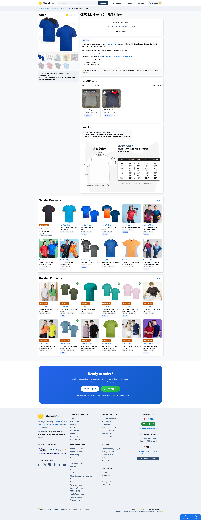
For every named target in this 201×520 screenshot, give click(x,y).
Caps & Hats (74, 431)
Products (46, 8)
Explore (129, 3)
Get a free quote (90, 389)
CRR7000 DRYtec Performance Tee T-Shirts (131, 347)
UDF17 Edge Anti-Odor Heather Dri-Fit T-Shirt (111, 263)
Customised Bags (76, 485)
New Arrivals (106, 422)
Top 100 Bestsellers (109, 419)
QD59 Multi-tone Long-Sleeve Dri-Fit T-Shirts (119, 56)
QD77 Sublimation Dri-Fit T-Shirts (109, 228)
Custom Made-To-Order (110, 428)
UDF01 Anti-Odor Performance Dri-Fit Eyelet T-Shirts (110, 347)
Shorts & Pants (75, 440)
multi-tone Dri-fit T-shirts (111, 44)
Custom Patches (76, 452)
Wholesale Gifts (107, 437)
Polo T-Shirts (74, 422)
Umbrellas (73, 458)
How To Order (107, 461)
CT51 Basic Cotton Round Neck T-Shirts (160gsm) (69, 347)
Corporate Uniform (76, 437)
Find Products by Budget (111, 449)
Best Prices (106, 425)
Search (103, 3)
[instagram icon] (44, 465)
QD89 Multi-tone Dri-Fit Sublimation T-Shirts (66, 263)
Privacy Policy (107, 482)
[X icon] (59, 465)
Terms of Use (106, 485)
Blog (103, 479)
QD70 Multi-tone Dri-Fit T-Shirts (90, 262)
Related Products (50, 278)
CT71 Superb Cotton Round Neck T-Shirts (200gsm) (130, 310)
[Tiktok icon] (54, 465)
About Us (105, 473)
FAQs (103, 464)
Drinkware (73, 470)
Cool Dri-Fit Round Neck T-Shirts (88, 310)
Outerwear (73, 425)
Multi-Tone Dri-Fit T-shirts (63, 8)
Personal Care (75, 500)
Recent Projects (107, 455)
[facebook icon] (39, 465)
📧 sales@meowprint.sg (148, 428)
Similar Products (50, 200)
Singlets (73, 428)
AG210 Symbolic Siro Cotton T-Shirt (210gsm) (152, 310)
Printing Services (108, 452)
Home (41, 8)
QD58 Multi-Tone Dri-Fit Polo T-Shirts (104, 54)
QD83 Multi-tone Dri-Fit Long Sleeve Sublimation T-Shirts (151, 263)
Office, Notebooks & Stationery (81, 476)
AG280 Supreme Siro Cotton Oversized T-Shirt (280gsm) (89, 347)
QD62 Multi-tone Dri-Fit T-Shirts (131, 227)
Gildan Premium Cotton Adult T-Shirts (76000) (48, 310)
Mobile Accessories (77, 494)
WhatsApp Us (110, 389)
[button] (91, 103)
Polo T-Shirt (85, 54)
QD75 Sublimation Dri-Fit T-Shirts (88, 228)
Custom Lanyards (76, 449)
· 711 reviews (123, 395)
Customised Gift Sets (77, 482)
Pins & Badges (75, 455)
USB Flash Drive (75, 491)
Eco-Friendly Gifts (108, 431)
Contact (141, 3)
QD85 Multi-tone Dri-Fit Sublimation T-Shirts (46, 263)
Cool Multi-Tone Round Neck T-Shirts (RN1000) (131, 263)
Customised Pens (76, 479)
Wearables (73, 467)
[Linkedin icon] (49, 465)
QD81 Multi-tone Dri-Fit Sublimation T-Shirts (150, 228)
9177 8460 (150, 419)
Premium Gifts (107, 434)
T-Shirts (53, 8)
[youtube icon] (64, 465)
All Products (116, 3)
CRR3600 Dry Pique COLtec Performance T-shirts (47, 347)
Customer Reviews (108, 458)
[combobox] (79, 3)
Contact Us (106, 476)
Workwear (73, 434)
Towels (72, 461)
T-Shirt (99, 56)
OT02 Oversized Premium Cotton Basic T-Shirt (150, 347)
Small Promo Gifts (76, 464)
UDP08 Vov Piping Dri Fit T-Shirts (46, 232)
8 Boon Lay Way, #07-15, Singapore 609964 (148, 452)
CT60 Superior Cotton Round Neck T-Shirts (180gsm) (110, 310)
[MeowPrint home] (47, 3)
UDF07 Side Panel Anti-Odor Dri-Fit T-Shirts (68, 228)
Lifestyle (73, 473)
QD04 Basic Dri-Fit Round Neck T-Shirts (69, 310)
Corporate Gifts (52, 424)
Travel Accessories (76, 497)
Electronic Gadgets (76, 488)
